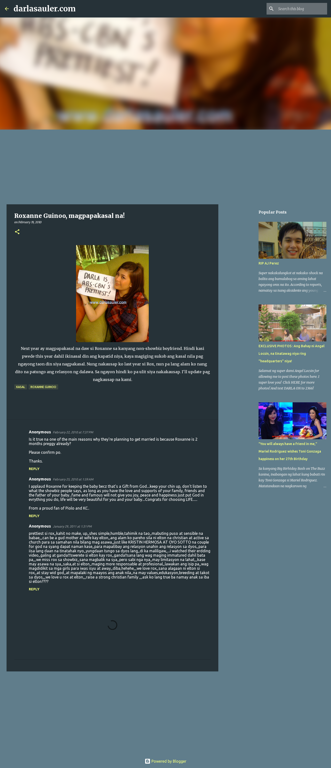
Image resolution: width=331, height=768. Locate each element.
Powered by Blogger (168, 761)
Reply (34, 469)
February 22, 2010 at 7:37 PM (73, 432)
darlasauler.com (45, 9)
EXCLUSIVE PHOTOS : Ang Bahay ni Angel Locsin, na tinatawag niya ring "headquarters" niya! (291, 353)
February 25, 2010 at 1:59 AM (73, 479)
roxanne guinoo (43, 386)
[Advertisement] (165, 166)
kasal (20, 386)
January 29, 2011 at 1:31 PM (72, 526)
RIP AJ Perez (269, 263)
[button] (17, 232)
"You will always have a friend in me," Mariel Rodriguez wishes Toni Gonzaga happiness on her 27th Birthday (290, 451)
